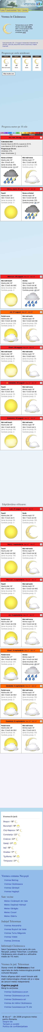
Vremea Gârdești (11, 888)
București (7, 826)
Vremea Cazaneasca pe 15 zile (18, 1007)
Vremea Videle (10, 937)
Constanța (8, 834)
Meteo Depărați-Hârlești (15, 904)
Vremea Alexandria (12, 925)
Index (3, 10)
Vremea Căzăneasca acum (16, 992)
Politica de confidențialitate (15, 1026)
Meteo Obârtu (10, 916)
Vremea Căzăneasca (13, 884)
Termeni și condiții (11, 1024)
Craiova (6, 839)
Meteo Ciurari (10, 912)
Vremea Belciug (11, 880)
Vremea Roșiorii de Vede (15, 929)
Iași (4, 848)
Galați (6, 843)
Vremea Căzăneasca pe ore (16, 995)
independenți (23, 981)
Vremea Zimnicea (12, 940)
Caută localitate (11, 10)
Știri (19, 10)
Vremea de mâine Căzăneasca (18, 1003)
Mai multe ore (8, 74)
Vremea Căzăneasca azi (15, 999)
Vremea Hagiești (11, 891)
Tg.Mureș (7, 856)
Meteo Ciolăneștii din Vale (16, 901)
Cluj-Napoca (9, 830)
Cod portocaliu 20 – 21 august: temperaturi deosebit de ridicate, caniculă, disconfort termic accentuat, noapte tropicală (20, 44)
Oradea (6, 852)
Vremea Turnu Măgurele (15, 933)
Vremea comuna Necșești (15, 876)
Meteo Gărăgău (11, 908)
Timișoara (7, 861)
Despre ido (8, 1021)
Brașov (6, 821)
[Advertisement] (21, 99)
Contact (24, 10)
